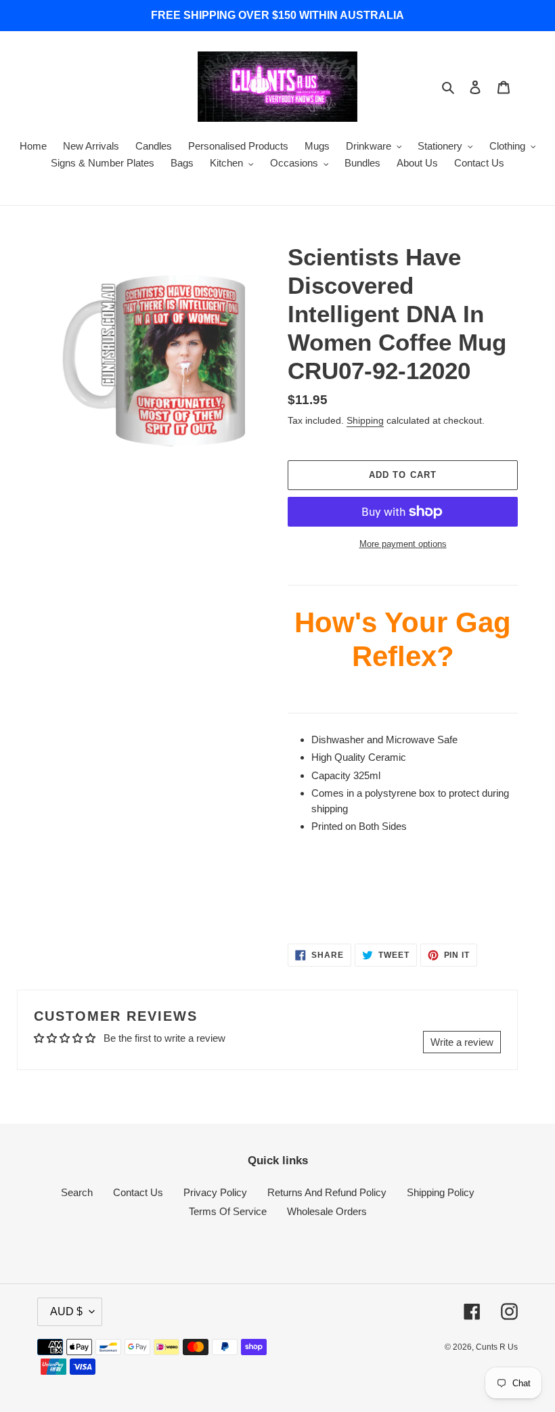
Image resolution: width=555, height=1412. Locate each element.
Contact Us (138, 1192)
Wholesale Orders (327, 1211)
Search (77, 1192)
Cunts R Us (497, 1347)
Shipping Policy (440, 1192)
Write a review (461, 1042)
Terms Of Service (228, 1211)
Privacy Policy (215, 1192)
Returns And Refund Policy (326, 1192)
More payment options (403, 544)
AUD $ (66, 1311)
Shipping (365, 420)
